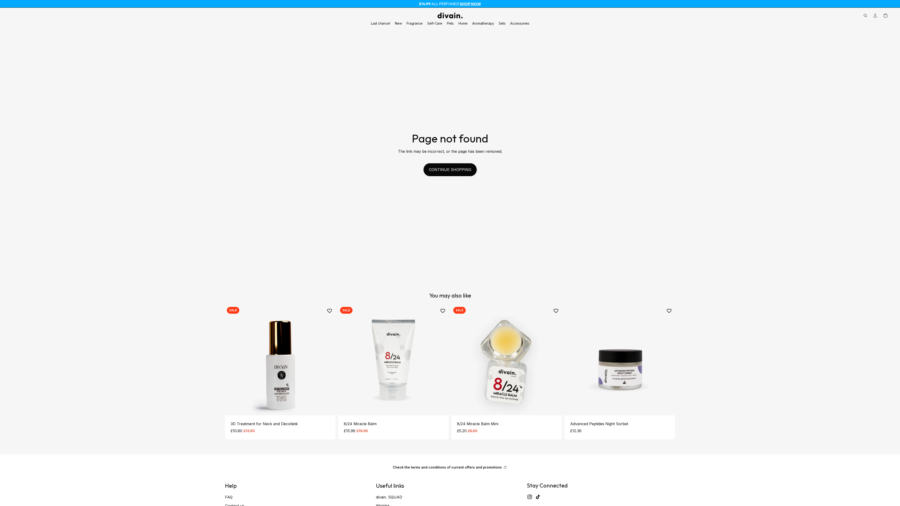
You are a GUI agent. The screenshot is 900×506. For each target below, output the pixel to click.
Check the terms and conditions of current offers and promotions (448, 467)
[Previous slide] (345, 360)
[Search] (865, 15)
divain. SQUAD (389, 497)
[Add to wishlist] (329, 311)
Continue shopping (450, 169)
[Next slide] (442, 360)
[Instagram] (529, 497)
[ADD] (328, 408)
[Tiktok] (538, 497)
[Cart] (885, 15)
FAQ (228, 497)
